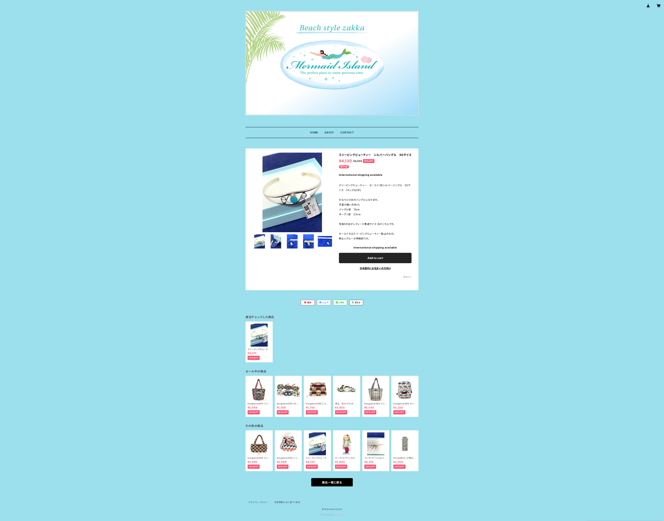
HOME (314, 132)
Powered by (328, 514)
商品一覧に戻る (332, 482)
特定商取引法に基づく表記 (287, 502)
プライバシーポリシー (258, 502)
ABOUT (329, 132)
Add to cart (375, 258)
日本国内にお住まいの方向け (375, 268)
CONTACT (347, 132)
